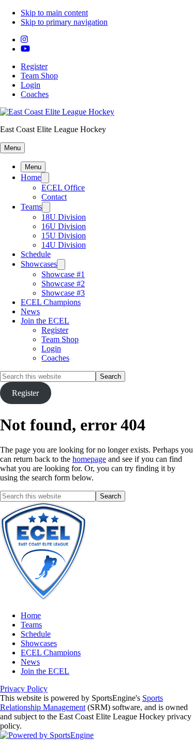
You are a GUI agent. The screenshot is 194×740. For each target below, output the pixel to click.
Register (34, 66)
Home (31, 177)
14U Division (63, 244)
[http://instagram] (24, 39)
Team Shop (39, 75)
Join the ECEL (45, 320)
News (30, 311)
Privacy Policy (24, 688)
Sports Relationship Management (81, 703)
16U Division (63, 226)
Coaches (35, 94)
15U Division (63, 235)
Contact (54, 196)
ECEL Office (63, 187)
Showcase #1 (63, 274)
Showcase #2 (63, 283)
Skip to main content (54, 12)
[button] (12, 147)
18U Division (63, 217)
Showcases (39, 264)
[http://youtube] (25, 48)
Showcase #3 (63, 292)
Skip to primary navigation (64, 22)
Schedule (36, 254)
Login (30, 85)
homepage (89, 459)
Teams (31, 206)
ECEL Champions (51, 302)
